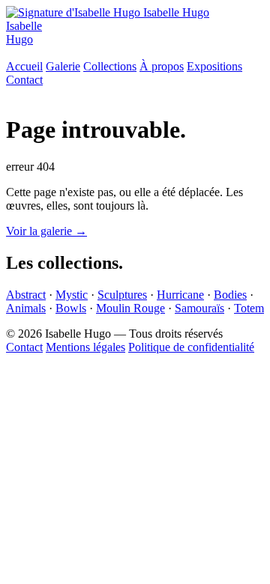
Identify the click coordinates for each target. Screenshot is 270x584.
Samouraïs (199, 308)
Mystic (72, 294)
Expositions (214, 66)
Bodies (230, 294)
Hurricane (180, 294)
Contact (24, 79)
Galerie (63, 66)
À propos (162, 66)
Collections (109, 66)
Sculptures (122, 294)
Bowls (71, 308)
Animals (26, 308)
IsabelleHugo (24, 32)
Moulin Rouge (130, 308)
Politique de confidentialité (191, 347)
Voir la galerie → (46, 231)
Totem (249, 308)
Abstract (26, 294)
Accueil (24, 66)
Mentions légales (85, 347)
